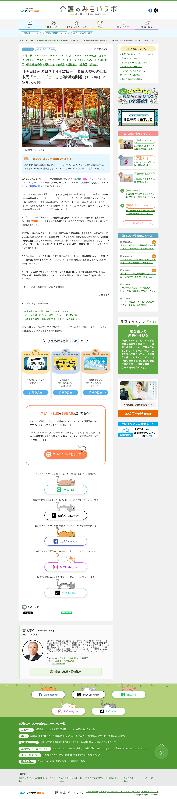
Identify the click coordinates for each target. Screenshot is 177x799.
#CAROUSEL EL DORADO (49, 55)
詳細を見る (35, 392)
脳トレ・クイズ (59, 748)
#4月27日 (27, 55)
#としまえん (70, 60)
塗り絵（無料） (76, 748)
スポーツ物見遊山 (69, 658)
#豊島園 (83, 64)
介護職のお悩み (77, 761)
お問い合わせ (92, 792)
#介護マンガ (141, 62)
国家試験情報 (118, 736)
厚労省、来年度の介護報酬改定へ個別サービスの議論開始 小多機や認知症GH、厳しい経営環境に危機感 (138, 247)
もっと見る (138, 223)
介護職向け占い (93, 755)
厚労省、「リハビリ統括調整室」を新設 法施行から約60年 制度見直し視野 (138, 275)
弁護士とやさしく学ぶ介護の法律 (68, 736)
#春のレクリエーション (131, 58)
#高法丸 (93, 64)
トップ (22, 41)
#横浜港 (60, 64)
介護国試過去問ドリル (40, 736)
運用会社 (136, 792)
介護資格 (68, 742)
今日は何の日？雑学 (82, 33)
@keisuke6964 (58, 663)
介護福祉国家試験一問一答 (98, 736)
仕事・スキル (28, 742)
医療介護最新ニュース (56, 33)
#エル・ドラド (73, 55)
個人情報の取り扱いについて (119, 792)
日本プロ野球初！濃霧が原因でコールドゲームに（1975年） (52, 319)
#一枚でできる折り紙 (130, 75)
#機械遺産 (71, 64)
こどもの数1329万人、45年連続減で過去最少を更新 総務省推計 (137, 303)
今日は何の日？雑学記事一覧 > (49, 41)
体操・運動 (90, 748)
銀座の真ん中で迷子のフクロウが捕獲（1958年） (47, 311)
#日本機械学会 (34, 64)
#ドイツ (57, 60)
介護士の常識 (46, 742)
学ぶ (23, 736)
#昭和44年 (49, 64)
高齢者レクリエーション (34, 748)
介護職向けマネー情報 (53, 755)
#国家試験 (125, 54)
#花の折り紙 (126, 71)
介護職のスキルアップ (105, 742)
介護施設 (58, 742)
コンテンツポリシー (149, 792)
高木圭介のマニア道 (64, 661)
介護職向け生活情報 (74, 755)
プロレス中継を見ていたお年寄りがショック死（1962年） (51, 315)
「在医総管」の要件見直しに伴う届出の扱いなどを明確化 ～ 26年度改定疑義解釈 (138, 261)
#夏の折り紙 (139, 71)
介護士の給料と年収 (84, 742)
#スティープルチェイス (39, 60)
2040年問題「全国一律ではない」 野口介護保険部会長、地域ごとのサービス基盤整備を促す (138, 289)
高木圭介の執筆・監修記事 (65, 671)
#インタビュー (127, 62)
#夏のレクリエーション (131, 67)
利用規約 (102, 792)
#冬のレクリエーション (142, 54)
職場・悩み (27, 761)
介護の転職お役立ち (59, 761)
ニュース (31, 41)
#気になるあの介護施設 (131, 79)
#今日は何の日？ (87, 60)
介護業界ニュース (30, 33)
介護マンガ (43, 761)
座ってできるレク (105, 748)
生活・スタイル (29, 755)
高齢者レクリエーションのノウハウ (132, 748)
